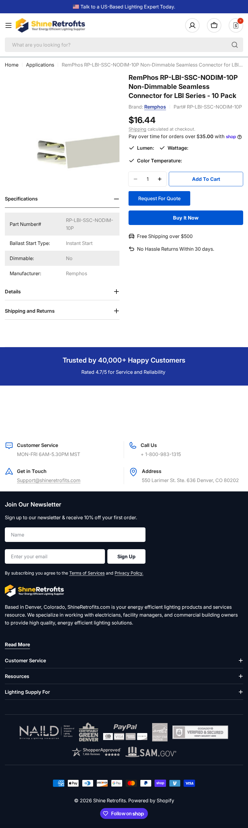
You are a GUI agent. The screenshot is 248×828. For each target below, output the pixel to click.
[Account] (192, 25)
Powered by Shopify (151, 800)
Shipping (137, 129)
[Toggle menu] (8, 25)
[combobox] (124, 44)
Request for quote (159, 198)
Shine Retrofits (109, 800)
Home (11, 65)
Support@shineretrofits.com (48, 480)
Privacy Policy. (129, 572)
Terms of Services (87, 572)
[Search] (234, 44)
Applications (40, 65)
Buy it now (186, 218)
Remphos (155, 107)
